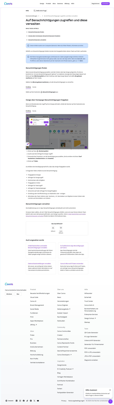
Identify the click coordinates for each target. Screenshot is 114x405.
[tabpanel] (57, 92)
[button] (42, 3)
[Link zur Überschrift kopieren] (24, 68)
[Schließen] (110, 390)
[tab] (28, 87)
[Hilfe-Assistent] (110, 401)
